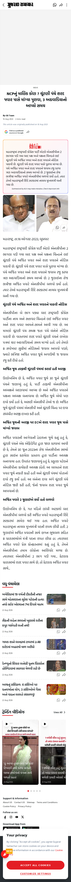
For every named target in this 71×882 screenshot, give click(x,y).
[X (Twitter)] (22, 817)
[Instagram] (11, 817)
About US (7, 802)
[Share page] (61, 5)
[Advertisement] (35, 47)
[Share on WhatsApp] (54, 5)
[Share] (28, 131)
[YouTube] (17, 817)
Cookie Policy (9, 806)
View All (58, 712)
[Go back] (4, 5)
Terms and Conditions (47, 802)
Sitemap (31, 802)
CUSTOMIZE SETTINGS (35, 873)
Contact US (19, 802)
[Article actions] (67, 5)
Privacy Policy (24, 806)
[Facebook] (5, 817)
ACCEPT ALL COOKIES (35, 865)
